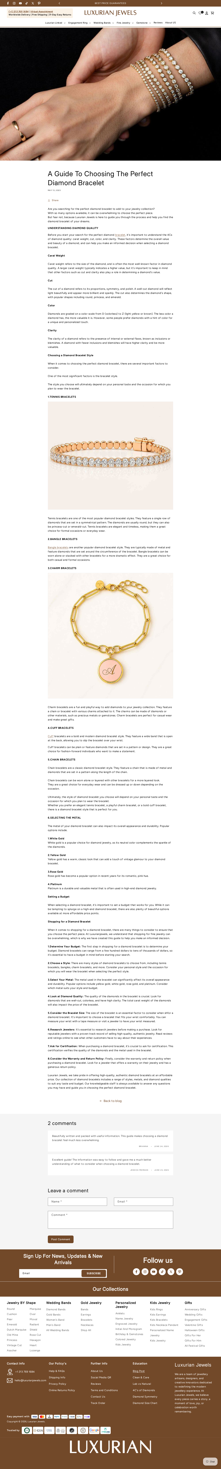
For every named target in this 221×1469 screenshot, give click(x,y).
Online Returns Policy (62, 1390)
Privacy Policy (57, 1383)
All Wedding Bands (57, 1330)
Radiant (34, 1324)
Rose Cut (35, 1334)
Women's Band (55, 1319)
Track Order (98, 1403)
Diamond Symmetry (145, 1396)
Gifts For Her (193, 1335)
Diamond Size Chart (145, 1403)
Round (11, 1308)
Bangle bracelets (58, 547)
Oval (32, 1314)
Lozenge (35, 1350)
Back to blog (113, 1101)
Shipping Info (57, 1377)
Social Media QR (101, 1377)
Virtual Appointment (41, 11)
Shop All (86, 1330)
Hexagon (35, 1340)
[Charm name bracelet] (110, 700)
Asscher (12, 1350)
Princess (12, 1340)
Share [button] (55, 200)
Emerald (12, 1324)
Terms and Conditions (104, 1390)
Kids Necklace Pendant (164, 1325)
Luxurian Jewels (36, 1421)
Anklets (120, 1313)
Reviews (96, 1383)
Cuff (51, 736)
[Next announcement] (161, 3)
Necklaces (87, 1325)
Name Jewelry (124, 1318)
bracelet (120, 234)
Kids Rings (156, 1309)
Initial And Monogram (129, 1329)
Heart (33, 1345)
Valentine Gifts (194, 1325)
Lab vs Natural (142, 1383)
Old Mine (12, 1334)
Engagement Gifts (196, 1319)
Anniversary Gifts (195, 1309)
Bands (84, 1309)
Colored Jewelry (126, 1339)
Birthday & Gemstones (129, 1334)
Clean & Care (141, 1377)
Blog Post (139, 1371)
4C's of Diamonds (144, 1390)
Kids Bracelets (158, 1319)
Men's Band (53, 1325)
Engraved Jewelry (127, 1323)
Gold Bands (53, 1314)
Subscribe (94, 1273)
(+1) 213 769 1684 (19, 11)
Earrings (86, 1314)
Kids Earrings (158, 1314)
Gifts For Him (193, 1340)
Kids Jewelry (123, 1344)
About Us (97, 1371)
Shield (33, 1329)
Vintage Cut (14, 1345)
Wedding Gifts (194, 1314)
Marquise (35, 1308)
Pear (9, 1319)
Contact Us (98, 1396)
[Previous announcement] (59, 3)
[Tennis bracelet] (110, 511)
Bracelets (86, 1319)
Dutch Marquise (16, 1329)
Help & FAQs (57, 1371)
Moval (33, 1319)
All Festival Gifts (195, 1345)
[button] (55, 23)
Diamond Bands (56, 1309)
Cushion (12, 1314)
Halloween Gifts (195, 1330)
